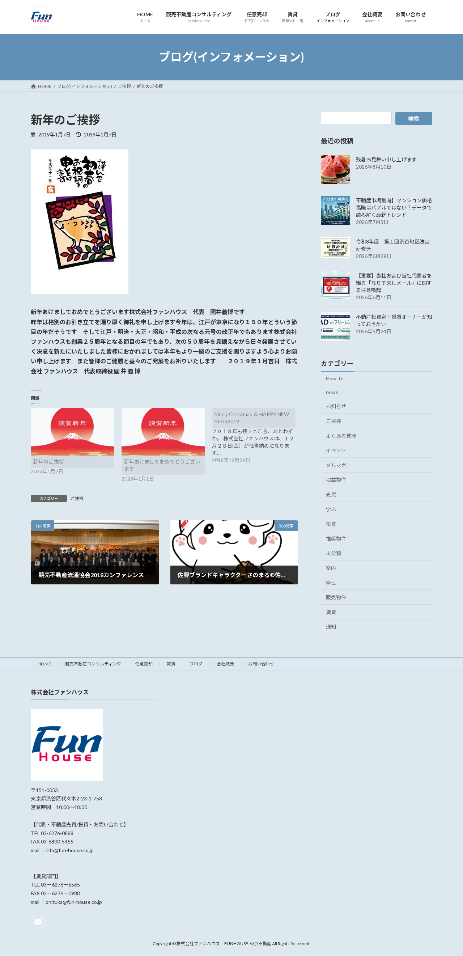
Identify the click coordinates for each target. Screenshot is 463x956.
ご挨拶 (77, 498)
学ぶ (331, 509)
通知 (331, 626)
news (332, 392)
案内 (331, 568)
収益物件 (336, 480)
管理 (331, 582)
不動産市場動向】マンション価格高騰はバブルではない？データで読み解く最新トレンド (394, 207)
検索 (414, 118)
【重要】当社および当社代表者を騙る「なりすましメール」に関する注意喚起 (394, 282)
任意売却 (144, 664)
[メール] (38, 922)
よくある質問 (341, 435)
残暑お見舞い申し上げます (386, 159)
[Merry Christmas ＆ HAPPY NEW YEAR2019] (257, 436)
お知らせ (336, 406)
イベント (336, 450)
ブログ (196, 664)
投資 (331, 524)
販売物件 (336, 597)
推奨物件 (336, 538)
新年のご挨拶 (48, 461)
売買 (331, 494)
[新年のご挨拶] (72, 432)
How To (335, 378)
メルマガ (336, 465)
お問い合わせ (261, 664)
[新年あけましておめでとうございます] (163, 432)
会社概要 (225, 664)
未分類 (333, 553)
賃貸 (331, 612)
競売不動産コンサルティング (93, 664)
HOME (44, 664)
